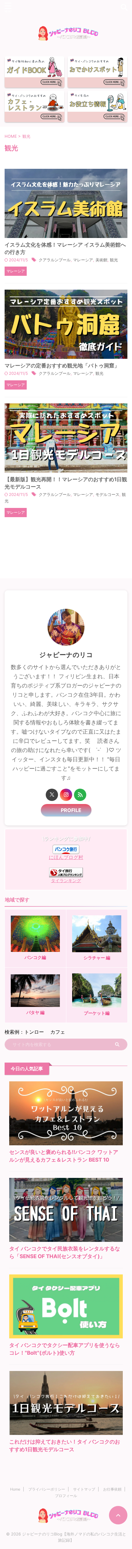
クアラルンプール (55, 259)
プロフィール (66, 1495)
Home (15, 1489)
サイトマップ (84, 1489)
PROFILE (68, 810)
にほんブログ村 (66, 857)
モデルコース (107, 494)
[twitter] (52, 795)
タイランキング (66, 880)
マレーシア (83, 259)
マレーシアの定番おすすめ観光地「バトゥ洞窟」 (62, 365)
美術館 (101, 259)
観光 (114, 259)
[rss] (80, 795)
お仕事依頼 (112, 1489)
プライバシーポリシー (46, 1489)
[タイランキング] (66, 874)
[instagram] (66, 795)
